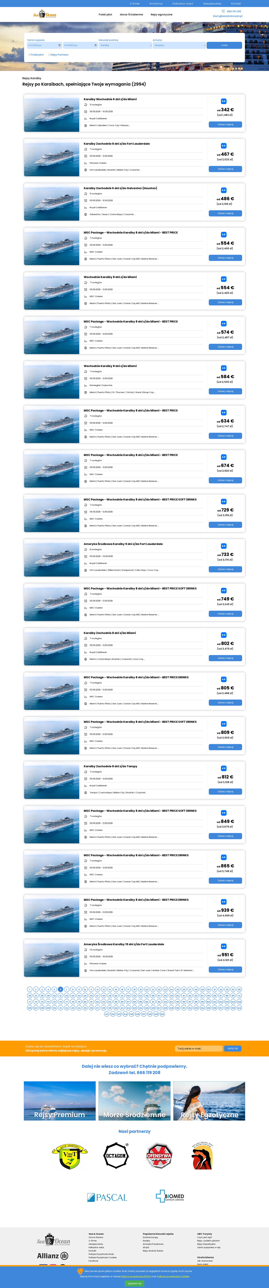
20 (146, 989)
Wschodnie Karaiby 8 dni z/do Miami (110, 277)
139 (233, 1008)
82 (97, 1001)
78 (73, 1001)
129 (171, 1008)
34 (233, 989)
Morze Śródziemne (131, 14)
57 (159, 995)
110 (54, 1008)
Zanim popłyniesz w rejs (208, 1247)
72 (36, 1001)
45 (85, 995)
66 (214, 995)
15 (116, 989)
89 (140, 1001)
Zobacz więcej (225, 124)
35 (239, 989)
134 (202, 1008)
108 (42, 1008)
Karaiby (146, 1240)
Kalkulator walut (183, 3)
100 (208, 1001)
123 (134, 1008)
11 (91, 989)
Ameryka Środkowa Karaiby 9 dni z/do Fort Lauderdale (123, 544)
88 (134, 1001)
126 (153, 1008)
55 (147, 995)
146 (137, 1014)
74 (48, 1001)
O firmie (134, 3)
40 (54, 995)
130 (177, 1008)
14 (110, 989)
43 (72, 995)
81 (91, 1001)
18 (135, 989)
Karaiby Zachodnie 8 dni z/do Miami (110, 633)
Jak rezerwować (205, 1260)
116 (91, 1008)
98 (196, 1001)
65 (208, 995)
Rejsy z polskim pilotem (208, 1240)
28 (196, 989)
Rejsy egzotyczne (161, 14)
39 (48, 995)
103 (227, 1001)
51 (122, 995)
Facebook (93, 1260)
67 (221, 995)
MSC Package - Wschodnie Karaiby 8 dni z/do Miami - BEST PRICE (131, 232)
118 (103, 1008)
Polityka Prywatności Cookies (103, 1257)
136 (214, 1008)
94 (171, 1001)
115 (85, 1008)
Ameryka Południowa (153, 1244)
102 (220, 1001)
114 (78, 1008)
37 (36, 995)
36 (29, 995)
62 (190, 995)
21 (153, 989)
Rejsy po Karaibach (42, 84)
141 (106, 1014)
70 (239, 995)
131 (183, 1008)
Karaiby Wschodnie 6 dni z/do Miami (110, 99)
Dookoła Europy (150, 1237)
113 (72, 1008)
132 (190, 1008)
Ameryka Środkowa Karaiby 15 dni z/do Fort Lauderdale (124, 944)
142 (113, 1014)
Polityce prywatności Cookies (173, 1276)
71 (30, 1001)
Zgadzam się (134, 1283)
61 (184, 995)
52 (128, 995)
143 (119, 1014)
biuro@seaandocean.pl (227, 16)
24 (171, 989)
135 (208, 1008)
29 (202, 989)
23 (165, 989)
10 (85, 989)
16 (122, 989)
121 (122, 1008)
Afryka (146, 1247)
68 (227, 995)
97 (190, 1001)
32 (221, 989)
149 (156, 1014)
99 (202, 1001)
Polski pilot (105, 14)
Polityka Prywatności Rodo (101, 1254)
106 (29, 1008)
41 (60, 995)
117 (97, 1008)
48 (103, 995)
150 (162, 1014)
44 (79, 995)
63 (196, 995)
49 (109, 995)
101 (214, 1001)
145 (131, 1014)
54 (140, 995)
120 (116, 1008)
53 (134, 995)
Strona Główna (96, 1237)
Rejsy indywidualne (206, 1244)
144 (125, 1014)
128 (165, 1008)
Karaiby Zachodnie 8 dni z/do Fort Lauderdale (117, 144)
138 (227, 1008)
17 (128, 989)
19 (141, 989)
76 (60, 1001)
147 (143, 1014)
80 (85, 1001)
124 (140, 1008)
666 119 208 (234, 11)
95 (177, 1001)
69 (233, 995)
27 (190, 989)
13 (104, 989)
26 (184, 989)
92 (159, 1001)
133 (196, 1008)
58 (165, 995)
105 (239, 1001)
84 (109, 1001)
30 (208, 989)
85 (116, 1001)
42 (66, 995)
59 (171, 995)
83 (103, 1001)
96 (184, 1001)
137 (220, 1008)
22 (159, 989)
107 (36, 1008)
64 (202, 995)
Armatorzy (156, 3)
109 (48, 1008)
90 (146, 1001)
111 (60, 1008)
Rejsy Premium (60, 54)
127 (159, 1008)
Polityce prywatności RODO (135, 1276)
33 (227, 989)
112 (66, 1008)
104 (233, 1001)
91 (153, 1001)
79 (79, 1001)
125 (147, 1008)
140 (239, 1008)
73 (42, 1001)
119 (109, 1008)
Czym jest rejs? (204, 1237)
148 (150, 1014)
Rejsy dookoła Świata (153, 1250)
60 (177, 995)
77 (66, 1001)
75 (54, 1001)
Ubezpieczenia (212, 3)
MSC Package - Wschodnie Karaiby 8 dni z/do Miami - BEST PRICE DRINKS (136, 677)
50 (116, 995)
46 (91, 995)
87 (128, 1001)
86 (122, 1001)
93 (165, 1001)
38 (42, 995)
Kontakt (236, 3)
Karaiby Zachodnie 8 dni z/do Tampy (110, 766)
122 (128, 1008)
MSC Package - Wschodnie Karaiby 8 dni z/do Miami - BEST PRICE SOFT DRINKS (140, 499)
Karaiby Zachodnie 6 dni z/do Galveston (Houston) (120, 188)
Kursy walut (202, 1264)
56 (153, 995)
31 (215, 989)
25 (177, 989)
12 (98, 989)
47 (97, 995)
